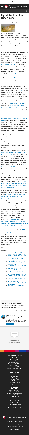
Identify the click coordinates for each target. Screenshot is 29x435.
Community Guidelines (14, 364)
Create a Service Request (14, 393)
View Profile (10, 324)
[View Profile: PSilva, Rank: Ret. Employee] (3, 317)
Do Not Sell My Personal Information (14, 426)
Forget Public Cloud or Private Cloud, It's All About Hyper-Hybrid (17, 253)
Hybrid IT (21, 90)
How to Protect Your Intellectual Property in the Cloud (16, 269)
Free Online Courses (14, 382)
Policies (15, 421)
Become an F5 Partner (14, 406)
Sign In (25, 6)
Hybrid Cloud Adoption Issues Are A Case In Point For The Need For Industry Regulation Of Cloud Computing (13, 196)
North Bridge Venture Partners (18, 103)
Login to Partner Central (14, 407)
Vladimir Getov (15, 219)
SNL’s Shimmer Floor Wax (8, 64)
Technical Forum (14, 359)
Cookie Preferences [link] (14, 429)
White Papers (14, 376)
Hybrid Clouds (16, 84)
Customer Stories (14, 379)
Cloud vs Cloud (12, 280)
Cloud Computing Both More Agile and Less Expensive (17, 266)
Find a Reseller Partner (14, 403)
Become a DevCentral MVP (14, 368)
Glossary (14, 378)
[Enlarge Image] (14, 28)
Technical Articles (7, 11)
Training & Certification (14, 384)
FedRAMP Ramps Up (13, 281)
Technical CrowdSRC (14, 362)
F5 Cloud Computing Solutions (16, 285)
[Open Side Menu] (2, 6)
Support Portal (14, 396)
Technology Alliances (14, 404)
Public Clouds (19, 73)
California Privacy (14, 424)
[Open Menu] (27, 11)
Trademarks (10, 421)
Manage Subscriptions (14, 390)
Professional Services (14, 392)
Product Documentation (14, 375)
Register (19, 6)
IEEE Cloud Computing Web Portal (17, 274)
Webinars (14, 381)
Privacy (20, 421)
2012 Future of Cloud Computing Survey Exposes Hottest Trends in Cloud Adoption (17, 263)
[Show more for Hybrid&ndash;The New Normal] (19, 307)
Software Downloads (14, 395)
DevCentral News (14, 358)
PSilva (7, 315)
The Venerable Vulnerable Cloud (16, 278)
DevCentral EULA (14, 365)
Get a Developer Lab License (14, 367)
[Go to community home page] (10, 6)
